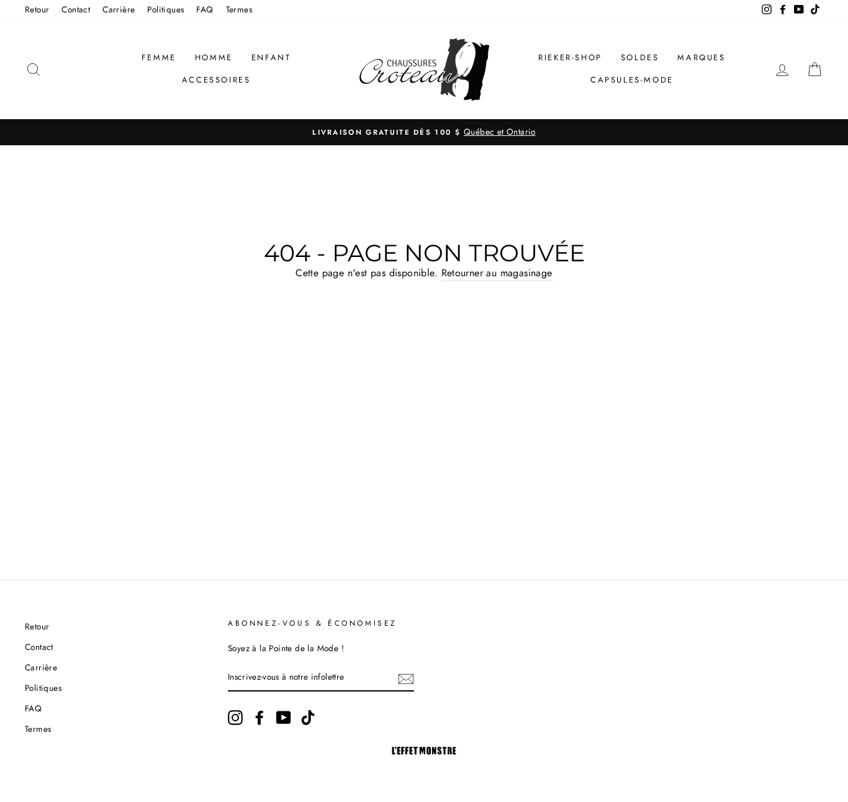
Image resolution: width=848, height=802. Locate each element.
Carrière (118, 9)
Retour (37, 9)
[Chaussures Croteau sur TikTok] (307, 717)
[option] (424, 132)
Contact (75, 9)
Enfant (271, 57)
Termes (239, 9)
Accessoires (216, 80)
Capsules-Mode (632, 80)
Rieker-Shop (570, 57)
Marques (701, 57)
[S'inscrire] (406, 678)
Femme (159, 57)
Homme (214, 57)
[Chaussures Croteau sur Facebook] (259, 717)
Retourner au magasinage (497, 273)
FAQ (204, 9)
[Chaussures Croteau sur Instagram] (235, 717)
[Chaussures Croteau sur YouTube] (283, 717)
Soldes (640, 57)
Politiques (165, 9)
